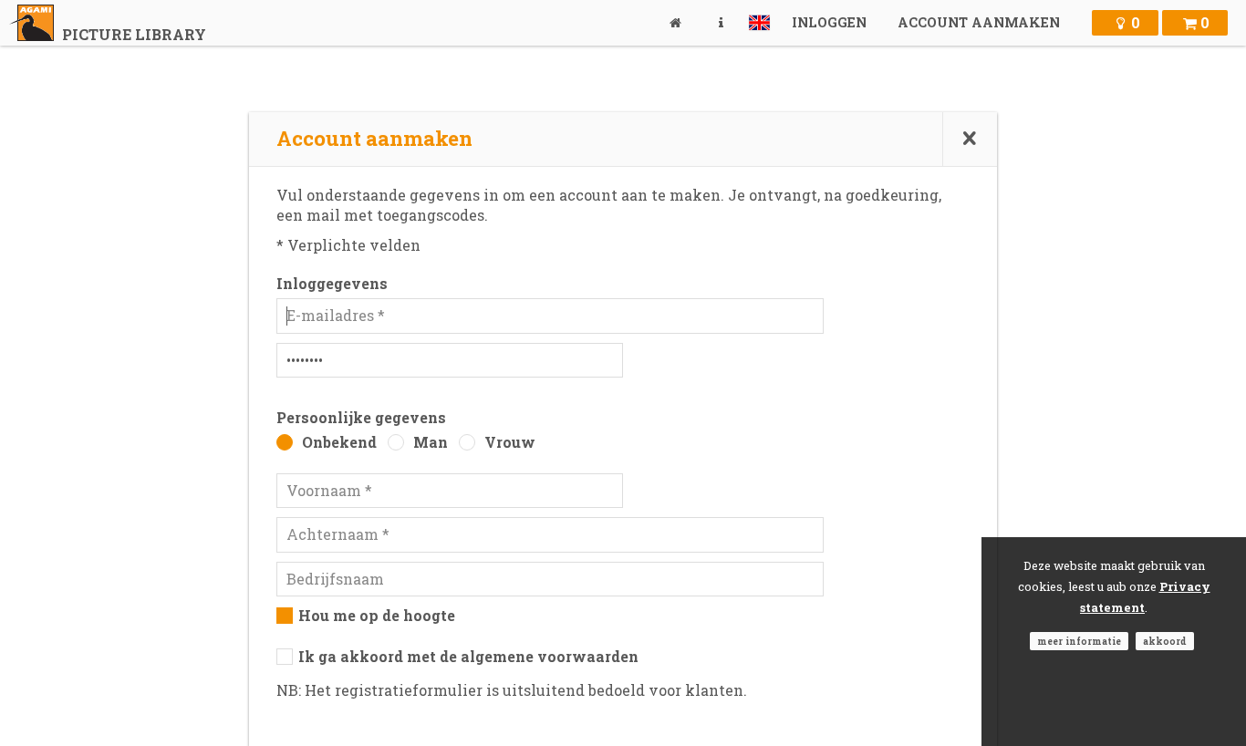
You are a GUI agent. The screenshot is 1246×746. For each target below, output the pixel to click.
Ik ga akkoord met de (468, 656)
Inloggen (829, 22)
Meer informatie (1079, 641)
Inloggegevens (332, 283)
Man (430, 441)
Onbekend (339, 441)
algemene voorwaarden (550, 656)
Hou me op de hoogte (376, 615)
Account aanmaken (979, 22)
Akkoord (1165, 641)
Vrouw (509, 441)
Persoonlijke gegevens (361, 417)
